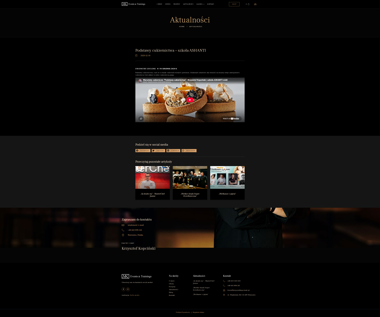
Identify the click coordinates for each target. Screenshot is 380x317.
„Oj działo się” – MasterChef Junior (153, 195)
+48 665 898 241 (135, 230)
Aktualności (188, 4)
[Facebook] (123, 289)
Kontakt (210, 4)
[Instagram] (128, 289)
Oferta (168, 4)
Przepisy (176, 4)
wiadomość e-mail (136, 225)
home (182, 26)
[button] (234, 4)
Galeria (199, 4)
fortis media (134, 295)
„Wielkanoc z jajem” (227, 194)
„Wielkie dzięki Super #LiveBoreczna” (190, 195)
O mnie (159, 4)
